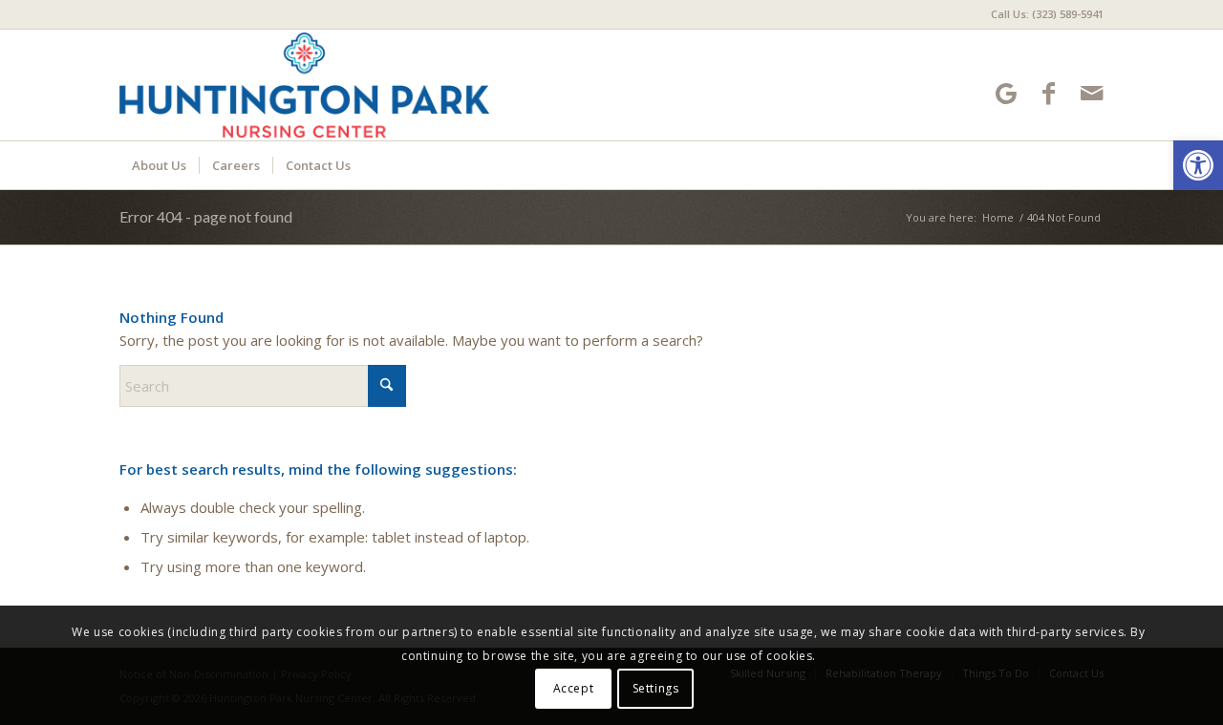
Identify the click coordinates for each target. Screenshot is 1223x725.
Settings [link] (656, 688)
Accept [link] (573, 688)
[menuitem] (1042, 14)
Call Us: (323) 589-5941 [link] (1047, 14)
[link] (1198, 165)
